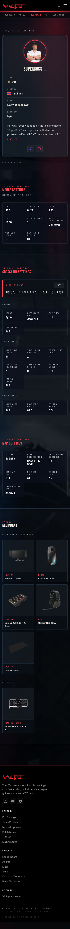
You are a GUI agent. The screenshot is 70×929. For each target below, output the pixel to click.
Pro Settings (9, 817)
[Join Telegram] (20, 801)
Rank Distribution (11, 881)
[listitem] (30, 148)
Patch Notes (9, 832)
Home (11, 896)
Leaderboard (9, 856)
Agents (6, 861)
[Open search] (59, 6)
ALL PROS (38, 755)
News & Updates (11, 827)
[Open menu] (65, 6)
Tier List (6, 836)
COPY (59, 285)
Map (47, 15)
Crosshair (35, 15)
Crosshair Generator (13, 876)
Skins (5, 871)
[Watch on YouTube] (13, 801)
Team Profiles (10, 822)
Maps (5, 866)
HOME (4, 31)
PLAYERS (15, 31)
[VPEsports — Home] (14, 6)
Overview (10, 15)
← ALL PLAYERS (11, 162)
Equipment (58, 15)
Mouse (22, 15)
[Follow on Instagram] (5, 801)
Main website (9, 841)
